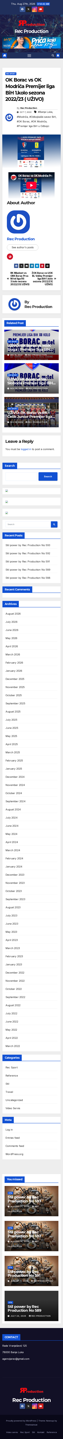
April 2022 (12, 1037)
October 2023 (14, 891)
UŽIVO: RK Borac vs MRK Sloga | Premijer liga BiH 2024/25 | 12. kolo (29, 349)
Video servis (12, 1432)
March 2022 (13, 1046)
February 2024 (14, 858)
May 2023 (11, 931)
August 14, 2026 (20, 1241)
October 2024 (14, 793)
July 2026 (11, 621)
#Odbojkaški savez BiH (42, 116)
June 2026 (12, 630)
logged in (26, 449)
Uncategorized (14, 1100)
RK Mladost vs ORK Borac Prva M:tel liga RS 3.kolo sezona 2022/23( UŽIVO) (20, 279)
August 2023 (13, 907)
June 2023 (12, 923)
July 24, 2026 (19, 1316)
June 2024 (12, 825)
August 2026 (13, 613)
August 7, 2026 (20, 1281)
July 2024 (12, 817)
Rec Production (31, 31)
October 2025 (14, 695)
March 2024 (13, 850)
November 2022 (15, 980)
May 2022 (11, 1029)
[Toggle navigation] (29, 55)
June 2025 (12, 727)
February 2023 (14, 956)
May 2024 (12, 833)
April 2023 (12, 940)
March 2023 (13, 948)
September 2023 (15, 899)
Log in (9, 1129)
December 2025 (15, 678)
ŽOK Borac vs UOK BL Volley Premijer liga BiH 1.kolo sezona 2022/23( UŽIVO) (42, 279)
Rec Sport (10, 74)
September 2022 (15, 997)
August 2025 (13, 711)
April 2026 (12, 646)
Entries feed (13, 1137)
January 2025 (14, 768)
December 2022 (15, 972)
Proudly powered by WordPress (21, 1420)
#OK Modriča (38, 121)
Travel (9, 1091)
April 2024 (12, 842)
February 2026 (14, 662)
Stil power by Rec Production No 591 (28, 561)
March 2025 (13, 752)
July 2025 (11, 719)
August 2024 (13, 809)
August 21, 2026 (20, 1206)
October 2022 (14, 988)
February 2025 (14, 760)
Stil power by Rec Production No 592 (28, 553)
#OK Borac (23, 121)
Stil (7, 1083)
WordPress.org (14, 1154)
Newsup (50, 1420)
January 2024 (14, 866)
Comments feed (15, 1145)
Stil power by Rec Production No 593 (28, 545)
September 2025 (15, 703)
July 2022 (11, 1013)
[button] (53, 55)
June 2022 (12, 1021)
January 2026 (14, 670)
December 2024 (15, 776)
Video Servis (13, 1108)
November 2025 (15, 687)
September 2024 (16, 801)
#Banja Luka (45, 111)
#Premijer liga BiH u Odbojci (33, 126)
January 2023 (14, 964)
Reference (12, 1075)
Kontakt (40, 1432)
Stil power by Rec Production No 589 (28, 569)
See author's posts (23, 247)
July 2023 (11, 915)
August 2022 (13, 1005)
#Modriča (22, 116)
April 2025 (12, 744)
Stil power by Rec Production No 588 (28, 577)
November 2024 (15, 785)
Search (10, 465)
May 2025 (11, 736)
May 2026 (11, 638)
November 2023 (15, 882)
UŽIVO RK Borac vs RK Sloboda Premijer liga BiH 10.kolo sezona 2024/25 (30, 383)
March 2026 (13, 654)
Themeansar (31, 1424)
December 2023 (15, 874)
